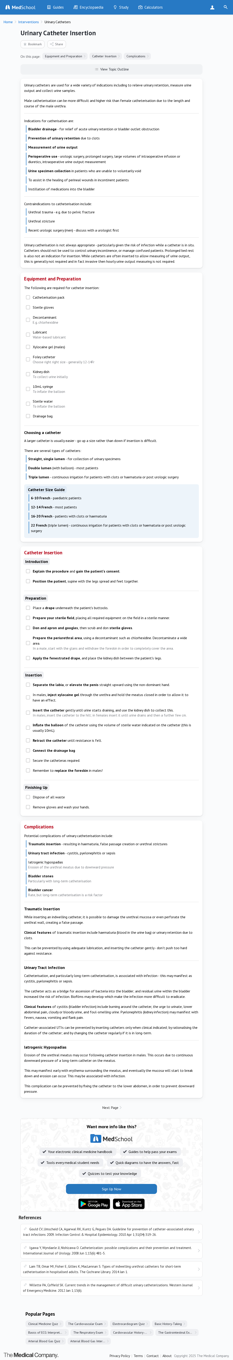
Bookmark (35, 44)
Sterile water (49, 404)
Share (59, 44)
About (167, 1355)
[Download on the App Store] (129, 1204)
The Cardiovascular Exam (85, 1324)
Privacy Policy (119, 1355)
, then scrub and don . (83, 628)
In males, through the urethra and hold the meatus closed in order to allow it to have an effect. (110, 697)
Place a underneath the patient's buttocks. (70, 608)
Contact (153, 1355)
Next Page (110, 1107)
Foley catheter (63, 359)
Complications (136, 56)
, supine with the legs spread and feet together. (85, 581)
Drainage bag (43, 416)
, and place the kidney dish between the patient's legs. (97, 658)
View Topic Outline (114, 69)
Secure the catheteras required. (56, 760)
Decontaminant (45, 320)
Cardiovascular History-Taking (133, 1332)
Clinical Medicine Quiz (43, 1324)
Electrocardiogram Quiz (129, 1324)
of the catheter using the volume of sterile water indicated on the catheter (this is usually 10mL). (112, 728)
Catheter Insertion (104, 56)
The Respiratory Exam (88, 1332)
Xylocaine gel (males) (49, 347)
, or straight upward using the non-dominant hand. (101, 684)
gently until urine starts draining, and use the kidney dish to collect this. (110, 712)
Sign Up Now (213, 7)
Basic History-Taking (168, 1324)
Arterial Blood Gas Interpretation (90, 1341)
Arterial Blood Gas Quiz (44, 1341)
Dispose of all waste (49, 797)
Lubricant (49, 334)
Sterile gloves (43, 307)
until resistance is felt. (67, 740)
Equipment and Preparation (63, 56)
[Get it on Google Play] (94, 1204)
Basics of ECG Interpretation (47, 1332)
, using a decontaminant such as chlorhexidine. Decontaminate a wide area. (110, 643)
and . (76, 571)
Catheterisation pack (48, 297)
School (23, 7)
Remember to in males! (68, 770)
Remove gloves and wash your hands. (61, 807)
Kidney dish (50, 374)
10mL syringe (49, 389)
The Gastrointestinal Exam (176, 1332)
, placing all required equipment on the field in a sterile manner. (101, 618)
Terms (138, 1355)
